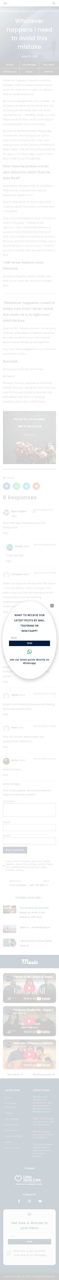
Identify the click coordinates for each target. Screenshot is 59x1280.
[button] (52, 605)
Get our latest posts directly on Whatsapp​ (29, 661)
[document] (29, 640)
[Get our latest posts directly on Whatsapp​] (29, 651)
